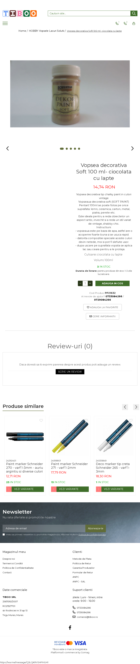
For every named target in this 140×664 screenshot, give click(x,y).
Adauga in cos (112, 283)
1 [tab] (62, 148)
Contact (7, 572)
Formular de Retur (83, 572)
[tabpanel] (70, 93)
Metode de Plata (82, 558)
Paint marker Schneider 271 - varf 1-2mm (69, 466)
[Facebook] (70, 628)
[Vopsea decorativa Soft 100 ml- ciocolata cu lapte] (70, 93)
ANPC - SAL (79, 581)
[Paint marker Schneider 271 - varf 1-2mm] (70, 437)
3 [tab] (71, 148)
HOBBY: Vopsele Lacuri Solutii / (47, 30)
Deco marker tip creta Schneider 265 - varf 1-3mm (113, 467)
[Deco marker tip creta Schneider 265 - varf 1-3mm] (115, 437)
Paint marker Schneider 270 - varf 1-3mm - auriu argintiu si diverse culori (24, 467)
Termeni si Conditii (13, 563)
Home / (23, 30)
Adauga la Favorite (103, 307)
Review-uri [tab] (70, 346)
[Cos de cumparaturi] (133, 23)
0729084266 (83, 612)
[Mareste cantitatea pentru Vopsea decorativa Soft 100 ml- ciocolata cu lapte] (90, 283)
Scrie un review (70, 371)
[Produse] (6, 24)
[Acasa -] (20, 13)
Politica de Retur (82, 563)
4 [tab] (75, 148)
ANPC (76, 577)
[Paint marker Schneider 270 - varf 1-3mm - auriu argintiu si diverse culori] (25, 437)
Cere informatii (104, 316)
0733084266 (83, 607)
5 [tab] (79, 148)
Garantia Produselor (84, 567)
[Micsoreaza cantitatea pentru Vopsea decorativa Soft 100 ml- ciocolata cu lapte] (80, 283)
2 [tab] (67, 148)
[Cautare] (133, 13)
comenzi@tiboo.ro (87, 617)
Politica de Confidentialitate (92, 534)
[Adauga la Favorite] (41, 420)
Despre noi (9, 558)
